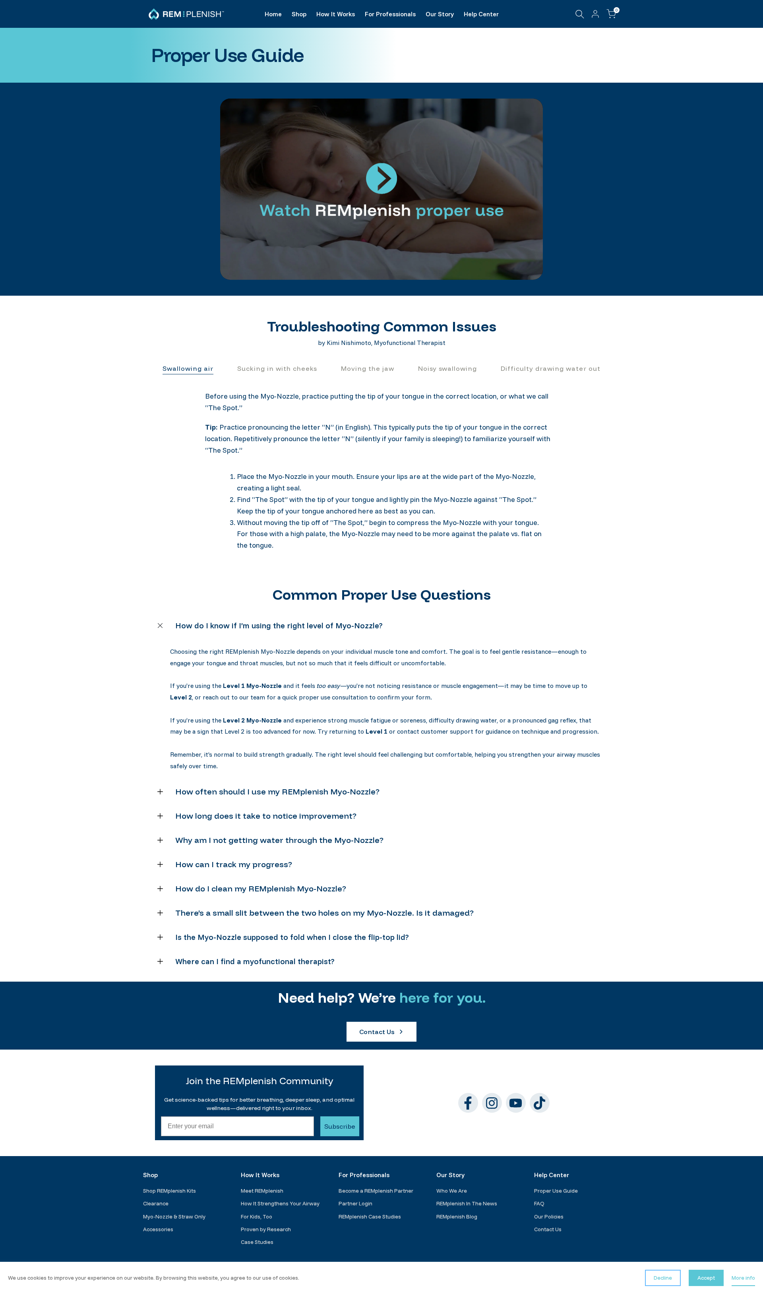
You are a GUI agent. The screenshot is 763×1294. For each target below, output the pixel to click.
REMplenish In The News (466, 1203)
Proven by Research (266, 1229)
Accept (706, 1277)
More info (743, 1277)
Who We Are (451, 1190)
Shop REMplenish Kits (169, 1190)
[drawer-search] (579, 14)
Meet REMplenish (262, 1190)
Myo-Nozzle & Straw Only (174, 1216)
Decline (663, 1277)
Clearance (155, 1203)
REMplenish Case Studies (370, 1216)
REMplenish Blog (456, 1216)
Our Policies (549, 1216)
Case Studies (257, 1242)
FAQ (539, 1203)
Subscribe (339, 1126)
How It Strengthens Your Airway (280, 1203)
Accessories (158, 1229)
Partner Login (355, 1203)
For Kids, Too (256, 1216)
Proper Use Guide (556, 1190)
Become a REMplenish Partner (376, 1190)
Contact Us (548, 1229)
